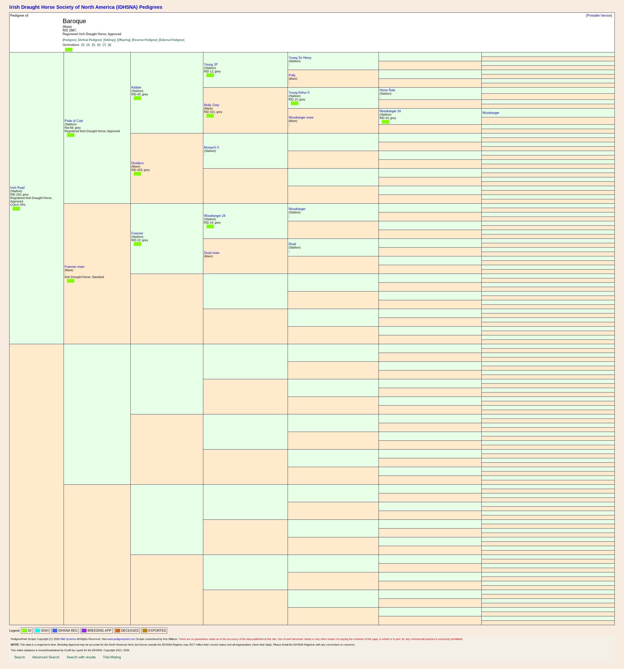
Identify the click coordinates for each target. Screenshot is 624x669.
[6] (98, 45)
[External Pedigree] (171, 40)
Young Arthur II (299, 92)
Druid (292, 244)
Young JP (211, 64)
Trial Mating (112, 657)
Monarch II (211, 147)
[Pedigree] (69, 40)
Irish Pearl (17, 188)
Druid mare (211, 253)
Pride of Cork (74, 121)
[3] (82, 45)
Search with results (81, 657)
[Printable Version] (599, 15)
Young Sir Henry (300, 58)
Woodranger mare (301, 117)
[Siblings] (109, 40)
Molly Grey (211, 105)
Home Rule (387, 90)
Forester (137, 233)
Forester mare (74, 267)
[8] (109, 45)
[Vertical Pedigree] (90, 40)
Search (19, 657)
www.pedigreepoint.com (121, 639)
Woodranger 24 (390, 111)
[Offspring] (123, 40)
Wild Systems (68, 639)
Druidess (137, 163)
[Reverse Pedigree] (144, 40)
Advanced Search (45, 657)
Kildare (136, 87)
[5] (93, 45)
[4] (88, 45)
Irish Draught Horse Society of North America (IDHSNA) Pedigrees (85, 7)
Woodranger (490, 113)
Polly (292, 75)
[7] (104, 45)
